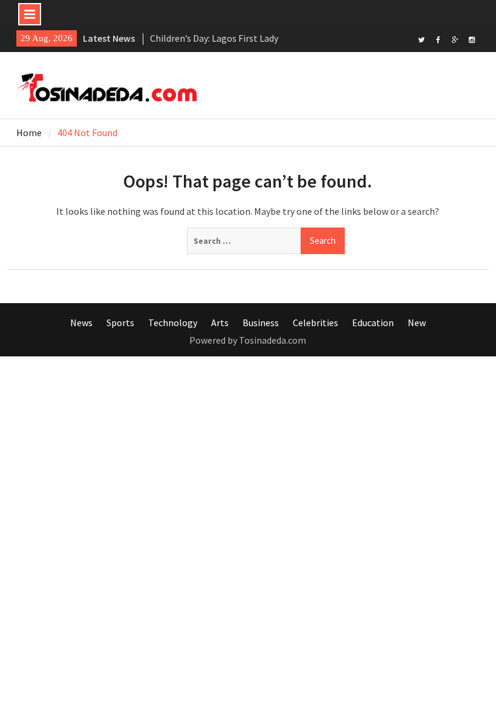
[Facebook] (438, 38)
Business (261, 322)
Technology (172, 322)
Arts (220, 322)
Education (373, 322)
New (417, 322)
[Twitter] (421, 38)
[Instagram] (472, 38)
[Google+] (455, 38)
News (81, 322)
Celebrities (315, 322)
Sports (120, 322)
